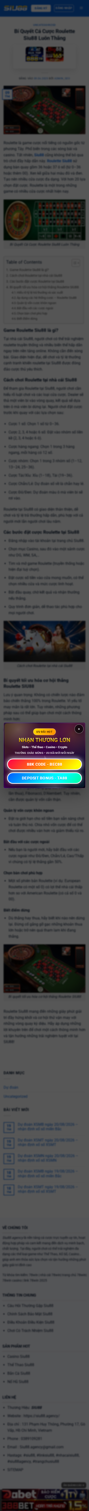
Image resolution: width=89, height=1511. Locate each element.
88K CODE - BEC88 (44, 764)
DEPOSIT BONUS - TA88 (44, 778)
